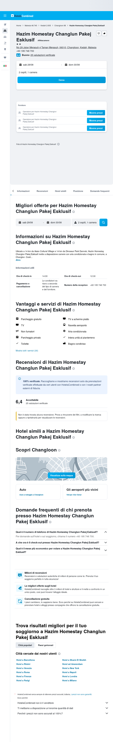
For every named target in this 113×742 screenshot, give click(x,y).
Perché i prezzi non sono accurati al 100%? (40, 713)
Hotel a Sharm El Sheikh (74, 659)
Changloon (58, 25)
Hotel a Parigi (23, 680)
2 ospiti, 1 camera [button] (28, 72)
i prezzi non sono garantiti (81, 694)
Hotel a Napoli (69, 672)
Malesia (28, 25)
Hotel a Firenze (23, 676)
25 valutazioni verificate (42, 55)
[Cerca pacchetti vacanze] (5, 43)
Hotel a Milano (69, 680)
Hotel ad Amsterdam (72, 664)
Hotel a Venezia (24, 668)
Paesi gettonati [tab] (45, 645)
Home (18, 25)
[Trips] (5, 57)
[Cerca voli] (5, 25)
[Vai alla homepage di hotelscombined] (22, 15)
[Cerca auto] (5, 37)
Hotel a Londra (69, 676)
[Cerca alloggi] (5, 31)
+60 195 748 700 (25, 51)
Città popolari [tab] (25, 645)
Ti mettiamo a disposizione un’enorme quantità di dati (45, 708)
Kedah (43, 25)
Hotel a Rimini (23, 664)
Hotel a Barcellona (25, 659)
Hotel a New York (70, 668)
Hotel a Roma (23, 672)
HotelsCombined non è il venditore (36, 703)
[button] (5, 15)
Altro (18, 259)
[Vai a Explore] (5, 49)
